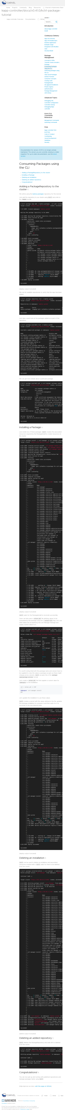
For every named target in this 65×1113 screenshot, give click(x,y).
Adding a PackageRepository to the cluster (36, 172)
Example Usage (49, 44)
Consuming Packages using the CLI (51, 67)
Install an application (50, 42)
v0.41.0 (47, 17)
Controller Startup (50, 104)
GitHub (42, 19)
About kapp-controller (51, 29)
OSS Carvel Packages (51, 74)
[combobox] (51, 22)
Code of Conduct (50, 134)
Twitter (46, 1095)
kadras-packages (38, 194)
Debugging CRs (49, 100)
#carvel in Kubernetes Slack (54, 7)
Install (46, 31)
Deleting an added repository (31, 179)
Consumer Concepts (50, 78)
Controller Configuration (51, 102)
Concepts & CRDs (50, 60)
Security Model (49, 50)
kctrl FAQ (47, 132)
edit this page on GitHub (43, 1086)
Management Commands (52, 120)
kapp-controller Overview (15, 19)
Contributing (48, 136)
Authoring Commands (51, 122)
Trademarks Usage (24, 1109)
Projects (14, 7)
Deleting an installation (29, 177)
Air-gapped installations (51, 84)
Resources (37, 7)
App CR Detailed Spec (51, 40)
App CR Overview (50, 38)
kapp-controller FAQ (50, 130)
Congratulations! (27, 182)
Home (8, 7)
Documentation (30, 19)
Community (23, 7)
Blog (30, 7)
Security (47, 142)
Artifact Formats (49, 76)
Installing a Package (28, 175)
